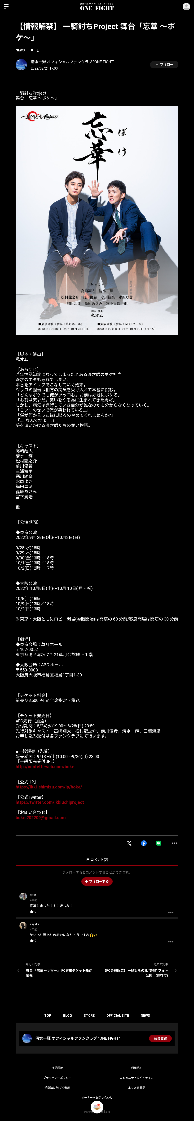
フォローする (99, 881)
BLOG (67, 1015)
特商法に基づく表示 (57, 1087)
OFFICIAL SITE (117, 1015)
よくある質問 (136, 1087)
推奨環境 (57, 1068)
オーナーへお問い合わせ (97, 1097)
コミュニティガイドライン (137, 1077)
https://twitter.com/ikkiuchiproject (50, 802)
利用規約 (136, 1068)
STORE (89, 1015)
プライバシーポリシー (57, 1077)
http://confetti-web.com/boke (45, 766)
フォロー (166, 64)
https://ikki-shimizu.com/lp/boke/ (49, 786)
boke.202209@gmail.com (41, 817)
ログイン (186, 6)
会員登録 (160, 1038)
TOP (47, 1015)
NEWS (20, 50)
